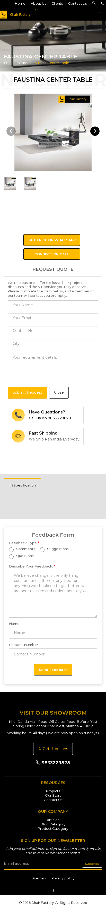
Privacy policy (62, 878)
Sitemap (39, 878)
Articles (53, 820)
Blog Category (53, 824)
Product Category (53, 828)
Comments (25, 549)
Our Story (53, 795)
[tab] (22, 485)
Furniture (20, 63)
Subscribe (92, 864)
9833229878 (55, 762)
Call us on (50, 418)
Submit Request (27, 392)
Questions (24, 556)
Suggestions (57, 549)
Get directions (55, 748)
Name (14, 623)
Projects (53, 791)
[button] (95, 131)
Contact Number (23, 645)
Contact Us (77, 3)
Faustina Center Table (51, 63)
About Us (38, 3)
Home (20, 3)
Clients (57, 3)
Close (59, 392)
